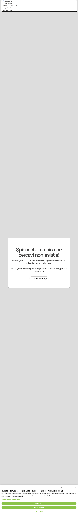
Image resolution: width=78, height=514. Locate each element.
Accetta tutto (39, 503)
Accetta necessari (39, 507)
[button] (16, 5)
